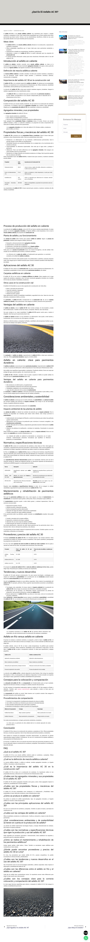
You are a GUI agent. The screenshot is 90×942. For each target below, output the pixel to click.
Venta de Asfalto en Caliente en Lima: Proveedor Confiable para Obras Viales (76, 81)
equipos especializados (24, 689)
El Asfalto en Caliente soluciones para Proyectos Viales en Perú (75, 37)
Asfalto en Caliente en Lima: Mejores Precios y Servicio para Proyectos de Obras (76, 97)
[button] (86, 938)
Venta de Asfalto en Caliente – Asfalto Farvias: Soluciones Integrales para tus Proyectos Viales (76, 51)
